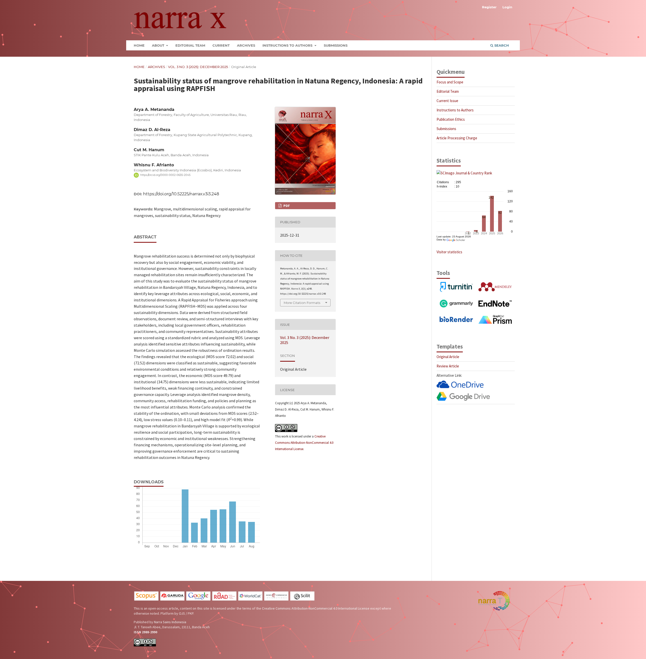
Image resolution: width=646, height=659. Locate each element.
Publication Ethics (451, 119)
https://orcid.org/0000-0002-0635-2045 (165, 175)
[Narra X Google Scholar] (198, 600)
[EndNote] (495, 305)
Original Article (448, 356)
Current (221, 45)
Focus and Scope (450, 82)
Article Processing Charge (457, 138)
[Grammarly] (456, 306)
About (158, 45)
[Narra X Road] (224, 600)
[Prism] (495, 322)
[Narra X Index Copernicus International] (276, 600)
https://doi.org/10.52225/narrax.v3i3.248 (181, 194)
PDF (286, 205)
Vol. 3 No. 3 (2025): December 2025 (198, 67)
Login (507, 7)
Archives (246, 45)
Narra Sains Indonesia (170, 622)
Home (139, 45)
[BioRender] (456, 320)
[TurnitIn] (456, 290)
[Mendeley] (495, 290)
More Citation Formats (302, 303)
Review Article (448, 366)
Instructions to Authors (287, 45)
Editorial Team (190, 45)
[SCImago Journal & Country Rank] (464, 173)
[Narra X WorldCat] (250, 600)
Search (501, 45)
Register (489, 7)
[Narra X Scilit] (302, 600)
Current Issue (447, 100)
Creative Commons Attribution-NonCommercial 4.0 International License (304, 442)
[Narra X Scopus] (146, 600)
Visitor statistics (449, 251)
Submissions (335, 45)
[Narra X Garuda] (172, 600)
